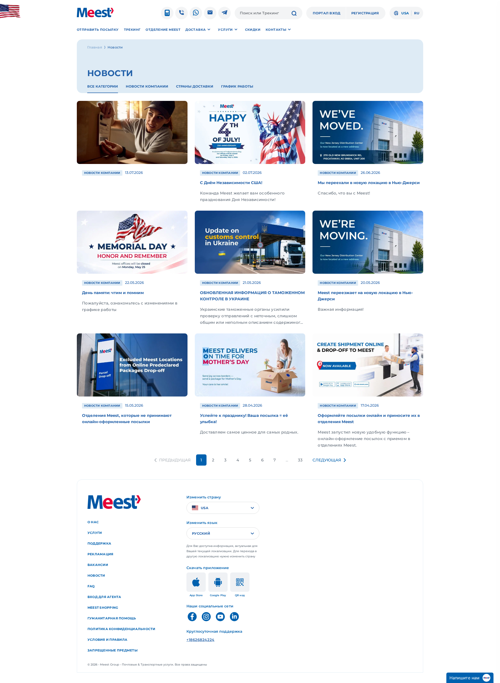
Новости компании (147, 86)
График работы (237, 86)
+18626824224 (200, 639)
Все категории (102, 86)
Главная (94, 47)
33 (300, 460)
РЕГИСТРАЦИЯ (365, 13)
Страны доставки (194, 86)
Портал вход (327, 13)
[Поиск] (294, 13)
